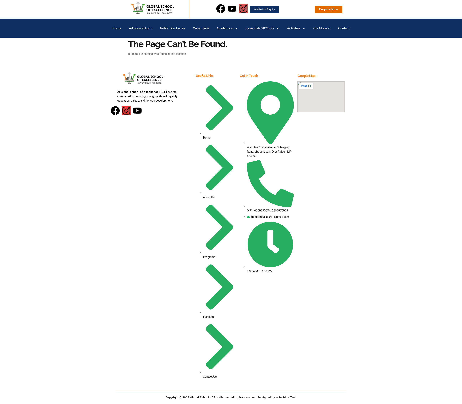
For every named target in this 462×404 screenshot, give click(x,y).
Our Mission (321, 28)
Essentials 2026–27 (260, 28)
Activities (293, 28)
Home (116, 28)
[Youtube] (232, 8)
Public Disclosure (172, 28)
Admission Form (140, 28)
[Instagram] (243, 8)
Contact (344, 28)
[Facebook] (220, 8)
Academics (225, 28)
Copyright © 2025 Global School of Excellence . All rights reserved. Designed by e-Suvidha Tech (231, 397)
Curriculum (201, 28)
